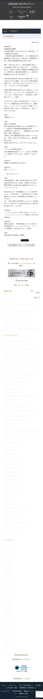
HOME (4, 23)
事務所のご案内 (23, 693)
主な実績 (38, 685)
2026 (6, 546)
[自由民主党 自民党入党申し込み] (21, 259)
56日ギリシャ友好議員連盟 (13, 381)
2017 (6, 579)
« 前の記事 (11, 245)
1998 (6, 648)
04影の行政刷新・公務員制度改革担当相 (17, 396)
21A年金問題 (8, 457)
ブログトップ (21, 245)
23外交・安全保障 (10, 472)
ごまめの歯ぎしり (9, 25)
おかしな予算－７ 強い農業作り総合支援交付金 (20, 305)
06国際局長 (8, 403)
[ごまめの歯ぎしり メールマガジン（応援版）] (21, 265)
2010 (6, 604)
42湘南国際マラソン (11, 519)
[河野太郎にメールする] (21, 679)
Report (21, 17)
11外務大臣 (8, 424)
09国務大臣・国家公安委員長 (13, 416)
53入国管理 (8, 371)
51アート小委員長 (10, 363)
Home (11, 12)
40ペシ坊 (7, 511)
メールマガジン (5, 691)
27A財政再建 (8, 486)
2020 (6, 568)
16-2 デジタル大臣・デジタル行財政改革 (17, 349)
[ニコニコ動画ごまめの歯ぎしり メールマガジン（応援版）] (21, 273)
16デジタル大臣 (9, 446)
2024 (6, 554)
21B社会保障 (8, 461)
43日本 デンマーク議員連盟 (13, 522)
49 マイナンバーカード (12, 356)
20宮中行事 (8, 454)
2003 (6, 630)
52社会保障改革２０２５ (12, 367)
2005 (6, 622)
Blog (11, 17)
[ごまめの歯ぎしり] (35, 297)
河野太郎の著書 (17, 691)
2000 (6, 640)
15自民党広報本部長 (11, 443)
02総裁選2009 (9, 389)
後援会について (28, 691)
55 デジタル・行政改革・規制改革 (15, 378)
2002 (6, 633)
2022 (6, 561)
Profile (21, 12)
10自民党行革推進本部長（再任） (15, 420)
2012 (6, 597)
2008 (6, 611)
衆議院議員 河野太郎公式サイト (21, 4)
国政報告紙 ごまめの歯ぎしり (28, 687)
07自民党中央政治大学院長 (13, 407)
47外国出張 (8, 345)
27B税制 (7, 490)
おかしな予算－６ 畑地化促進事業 (16, 311)
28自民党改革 (8, 493)
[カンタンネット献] (21, 285)
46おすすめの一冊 (10, 533)
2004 (6, 626)
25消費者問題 (8, 479)
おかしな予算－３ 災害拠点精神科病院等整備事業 (21, 329)
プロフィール (12, 685)
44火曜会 (7, 526)
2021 (6, 564)
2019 (6, 572)
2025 (6, 550)
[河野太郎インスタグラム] (21, 660)
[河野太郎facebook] (21, 655)
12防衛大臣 (8, 427)
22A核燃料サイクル (10, 464)
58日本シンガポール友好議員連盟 (15, 342)
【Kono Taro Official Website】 (22, 7)
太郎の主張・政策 (12, 687)
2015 (6, 586)
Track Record (32, 12)
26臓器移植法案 (9, 483)
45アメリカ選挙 (9, 530)
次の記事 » (31, 245)
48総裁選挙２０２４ (11, 353)
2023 (6, 557)
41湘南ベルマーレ (10, 515)
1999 (6, 644)
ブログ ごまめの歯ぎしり (26, 685)
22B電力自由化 (9, 468)
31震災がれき (8, 504)
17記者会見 (8, 450)
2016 (6, 582)
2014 (6, 590)
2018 (6, 575)
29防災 (6, 497)
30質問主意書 (8, 501)
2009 (6, 608)
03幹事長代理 (8, 392)
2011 (6, 601)
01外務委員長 (22, 25)
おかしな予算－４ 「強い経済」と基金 (17, 323)
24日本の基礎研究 (10, 475)
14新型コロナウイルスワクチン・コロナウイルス (20, 437)
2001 (6, 637)
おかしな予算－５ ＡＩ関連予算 (15, 317)
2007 (6, 615)
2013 (6, 593)
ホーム (4, 685)
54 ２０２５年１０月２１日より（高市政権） (19, 374)
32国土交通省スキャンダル (13, 508)
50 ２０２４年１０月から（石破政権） (17, 360)
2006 (6, 619)
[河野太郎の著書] (21, 281)
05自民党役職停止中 (11, 400)
